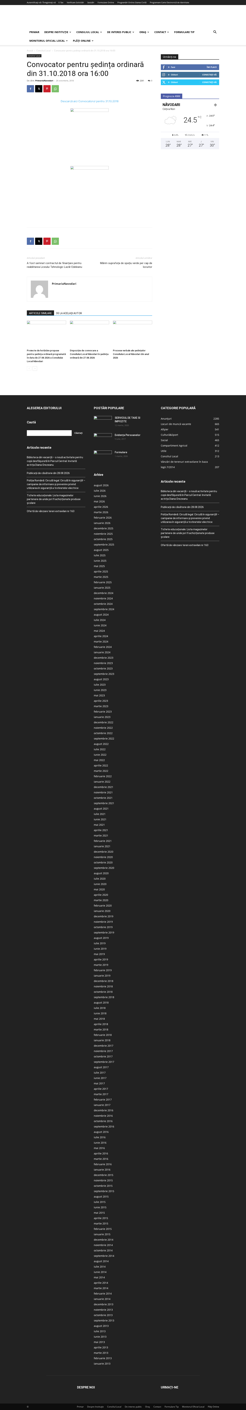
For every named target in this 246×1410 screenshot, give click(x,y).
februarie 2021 (103, 841)
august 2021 (101, 808)
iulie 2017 (100, 1072)
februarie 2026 (103, 517)
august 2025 (101, 550)
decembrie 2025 (103, 528)
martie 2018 (101, 1029)
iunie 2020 (100, 884)
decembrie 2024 (103, 593)
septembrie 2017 (104, 1062)
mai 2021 (99, 824)
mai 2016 (99, 1148)
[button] (215, 32)
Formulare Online (106, 2)
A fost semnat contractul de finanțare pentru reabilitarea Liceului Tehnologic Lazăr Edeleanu (54, 265)
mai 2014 (99, 1277)
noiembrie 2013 (103, 1309)
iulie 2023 (100, 684)
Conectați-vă (209, 74)
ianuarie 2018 (102, 1040)
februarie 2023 (103, 711)
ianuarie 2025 (102, 587)
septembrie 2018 (104, 997)
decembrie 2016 (103, 1110)
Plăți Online (82, 40)
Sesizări (90, 2)
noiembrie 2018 (103, 986)
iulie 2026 (100, 490)
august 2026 (101, 485)
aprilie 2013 (101, 1347)
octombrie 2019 (103, 927)
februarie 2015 (103, 1229)
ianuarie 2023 (102, 717)
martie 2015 (101, 1223)
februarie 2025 (103, 582)
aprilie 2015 (101, 1218)
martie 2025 (101, 577)
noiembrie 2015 (103, 1180)
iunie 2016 (100, 1142)
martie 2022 (101, 771)
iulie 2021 (100, 814)
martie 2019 (101, 965)
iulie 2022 (100, 749)
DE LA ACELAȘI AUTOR (69, 313)
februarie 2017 (103, 1099)
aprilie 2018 (101, 1024)
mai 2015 (99, 1212)
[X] (38, 88)
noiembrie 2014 (103, 1245)
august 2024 (101, 614)
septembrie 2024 (104, 609)
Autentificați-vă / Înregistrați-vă (41, 2)
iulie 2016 (100, 1137)
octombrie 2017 (103, 1056)
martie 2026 (101, 512)
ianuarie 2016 (102, 1169)
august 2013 (101, 1326)
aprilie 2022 (101, 765)
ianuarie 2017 (102, 1105)
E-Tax (61, 2)
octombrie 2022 (103, 733)
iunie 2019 (100, 948)
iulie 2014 (100, 1266)
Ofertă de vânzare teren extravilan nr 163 (50, 511)
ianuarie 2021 (102, 846)
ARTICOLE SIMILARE (40, 313)
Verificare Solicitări (75, 2)
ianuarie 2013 (102, 1363)
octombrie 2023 (103, 668)
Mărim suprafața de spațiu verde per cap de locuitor (126, 265)
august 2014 (101, 1261)
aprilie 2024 (101, 636)
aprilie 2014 (101, 1282)
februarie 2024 (103, 647)
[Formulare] (103, 456)
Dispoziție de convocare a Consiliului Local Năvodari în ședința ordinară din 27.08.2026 (89, 354)
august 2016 (101, 1132)
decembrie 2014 (103, 1239)
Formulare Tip (184, 32)
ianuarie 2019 (102, 975)
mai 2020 (99, 889)
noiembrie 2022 (103, 727)
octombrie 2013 (103, 1315)
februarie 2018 (103, 1035)
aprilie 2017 (101, 1088)
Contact (160, 32)
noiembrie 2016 (103, 1115)
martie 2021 (101, 835)
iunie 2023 (100, 690)
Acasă (30, 50)
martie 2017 (101, 1094)
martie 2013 (101, 1352)
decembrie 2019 (103, 916)
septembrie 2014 (104, 1256)
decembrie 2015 (103, 1175)
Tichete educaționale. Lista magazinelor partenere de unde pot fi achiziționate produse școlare (53, 499)
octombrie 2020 (103, 862)
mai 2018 (99, 1018)
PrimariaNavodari (44, 80)
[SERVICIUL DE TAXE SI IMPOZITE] (103, 422)
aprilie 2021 (101, 830)
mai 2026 (99, 501)
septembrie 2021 (104, 803)
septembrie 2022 (104, 738)
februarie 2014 (103, 1293)
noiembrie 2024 (103, 598)
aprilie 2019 (101, 959)
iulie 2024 (100, 620)
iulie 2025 (100, 555)
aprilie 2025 (101, 571)
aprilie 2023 (101, 700)
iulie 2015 (100, 1202)
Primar (34, 32)
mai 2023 (99, 695)
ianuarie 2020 (102, 911)
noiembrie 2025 (103, 533)
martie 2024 (101, 641)
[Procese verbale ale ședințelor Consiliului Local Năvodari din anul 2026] (132, 334)
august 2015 (101, 1196)
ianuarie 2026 (102, 523)
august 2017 (101, 1067)
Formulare (121, 452)
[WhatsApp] (55, 88)
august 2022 (101, 744)
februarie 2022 (103, 776)
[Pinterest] (47, 88)
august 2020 (101, 873)
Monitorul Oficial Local (47, 40)
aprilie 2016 (101, 1153)
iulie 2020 (100, 878)
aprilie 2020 (101, 894)
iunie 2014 (100, 1272)
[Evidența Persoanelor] (103, 439)
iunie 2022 (100, 754)
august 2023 (101, 679)
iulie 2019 (100, 943)
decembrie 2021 (103, 787)
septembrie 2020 (104, 868)
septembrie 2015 (104, 1191)
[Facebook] (30, 88)
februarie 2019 (103, 970)
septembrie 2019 (104, 932)
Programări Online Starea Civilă (131, 2)
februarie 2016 (103, 1164)
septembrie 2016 (104, 1126)
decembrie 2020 (103, 851)
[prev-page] (29, 368)
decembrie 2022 (103, 722)
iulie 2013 (100, 1331)
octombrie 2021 (103, 797)
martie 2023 (101, 706)
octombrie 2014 (103, 1250)
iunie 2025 (100, 560)
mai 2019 (99, 954)
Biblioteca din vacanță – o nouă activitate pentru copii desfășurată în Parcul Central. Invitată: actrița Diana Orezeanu (55, 461)
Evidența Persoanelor (127, 435)
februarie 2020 (103, 905)
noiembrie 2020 (103, 857)
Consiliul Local (87, 32)
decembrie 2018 (103, 981)
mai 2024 (99, 630)
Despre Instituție (56, 32)
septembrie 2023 (104, 674)
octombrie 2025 (103, 539)
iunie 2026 (100, 496)
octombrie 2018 (103, 991)
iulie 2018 (100, 1008)
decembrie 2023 (103, 657)
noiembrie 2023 (103, 663)
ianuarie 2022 (102, 781)
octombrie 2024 (103, 603)
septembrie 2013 (104, 1320)
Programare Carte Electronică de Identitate (169, 2)
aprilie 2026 (101, 506)
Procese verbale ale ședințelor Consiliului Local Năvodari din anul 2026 (131, 354)
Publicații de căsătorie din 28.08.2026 (48, 473)
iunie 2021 (100, 819)
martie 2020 (101, 900)
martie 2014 (101, 1288)
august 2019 (101, 938)
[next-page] (35, 368)
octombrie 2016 (103, 1121)
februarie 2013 (103, 1358)
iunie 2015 (100, 1207)
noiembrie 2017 (103, 1051)
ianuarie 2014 (102, 1299)
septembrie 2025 (104, 544)
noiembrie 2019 (103, 921)
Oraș (142, 32)
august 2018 (101, 1002)
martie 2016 (101, 1159)
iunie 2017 (100, 1078)
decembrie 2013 (103, 1304)
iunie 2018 (100, 1013)
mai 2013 (99, 1342)
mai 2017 (99, 1083)
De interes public (119, 32)
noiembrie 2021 (103, 792)
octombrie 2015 (103, 1185)
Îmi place (212, 67)
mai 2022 (99, 760)
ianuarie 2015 (102, 1234)
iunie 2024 (100, 625)
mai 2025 (99, 566)
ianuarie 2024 (102, 652)
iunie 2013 (100, 1336)
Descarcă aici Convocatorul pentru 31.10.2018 (89, 101)
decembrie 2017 (103, 1045)
